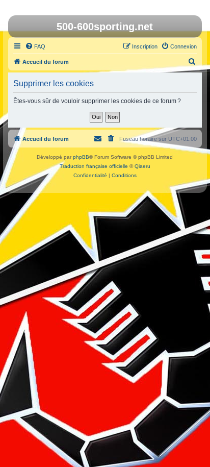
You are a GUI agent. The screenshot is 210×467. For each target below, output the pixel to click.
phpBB (81, 157)
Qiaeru (142, 166)
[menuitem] (35, 46)
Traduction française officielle (94, 166)
